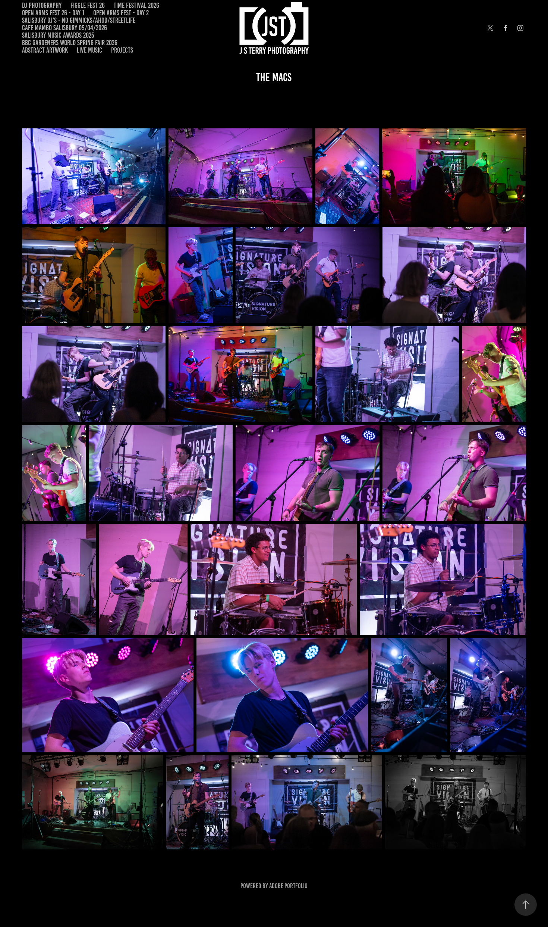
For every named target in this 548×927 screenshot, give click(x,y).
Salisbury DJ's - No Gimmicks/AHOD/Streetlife (78, 20)
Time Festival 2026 (136, 5)
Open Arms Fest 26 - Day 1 (53, 13)
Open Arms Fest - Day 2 (121, 13)
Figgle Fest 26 (87, 5)
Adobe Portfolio (288, 886)
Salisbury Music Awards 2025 (58, 35)
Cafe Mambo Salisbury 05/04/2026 (64, 28)
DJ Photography (42, 5)
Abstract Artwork (45, 50)
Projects (122, 50)
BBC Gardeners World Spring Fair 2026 (69, 43)
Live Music (89, 50)
